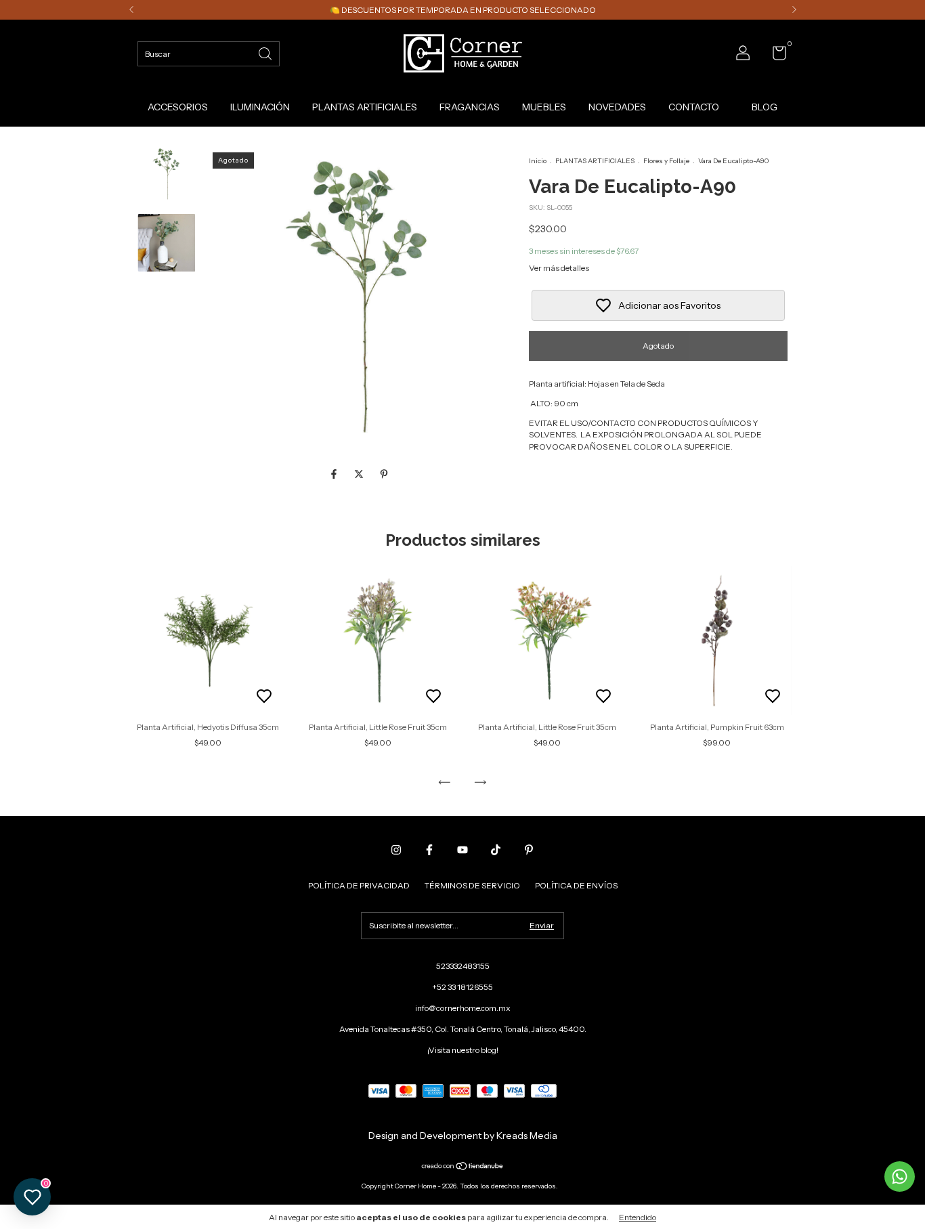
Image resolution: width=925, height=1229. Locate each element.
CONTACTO (693, 107)
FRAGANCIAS (469, 107)
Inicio (537, 160)
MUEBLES (544, 107)
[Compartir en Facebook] (335, 475)
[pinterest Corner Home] (528, 849)
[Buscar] (266, 52)
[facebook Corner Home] (429, 849)
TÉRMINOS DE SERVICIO (472, 885)
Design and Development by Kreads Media (462, 1135)
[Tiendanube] (463, 1167)
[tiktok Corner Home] (495, 849)
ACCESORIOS (178, 107)
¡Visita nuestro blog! (462, 1050)
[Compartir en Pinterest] (384, 475)
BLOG (764, 107)
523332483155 (463, 966)
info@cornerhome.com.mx (463, 1008)
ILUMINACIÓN (260, 107)
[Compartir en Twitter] (360, 475)
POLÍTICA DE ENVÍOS (576, 885)
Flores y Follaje (666, 160)
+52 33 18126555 (462, 987)
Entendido (637, 1217)
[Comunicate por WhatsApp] (899, 1176)
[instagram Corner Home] (396, 849)
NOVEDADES (617, 107)
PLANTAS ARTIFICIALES (364, 107)
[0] (774, 56)
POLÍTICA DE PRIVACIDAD (359, 885)
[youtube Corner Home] (462, 849)
